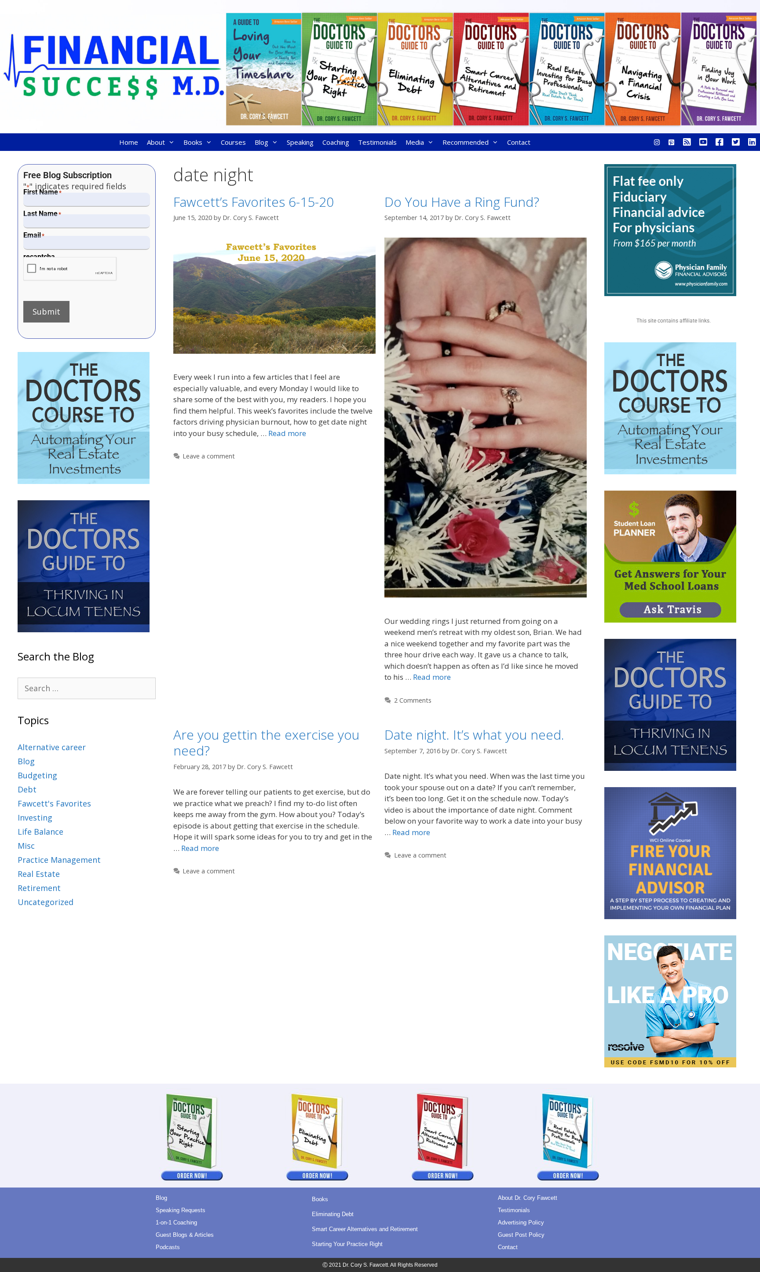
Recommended (465, 142)
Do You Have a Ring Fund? (461, 202)
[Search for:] (87, 688)
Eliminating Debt (333, 1214)
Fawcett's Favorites (54, 803)
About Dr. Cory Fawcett (527, 1198)
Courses (233, 142)
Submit (46, 311)
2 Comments (412, 700)
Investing (35, 817)
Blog (261, 142)
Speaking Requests (180, 1210)
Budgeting (37, 775)
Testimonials (377, 142)
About (156, 142)
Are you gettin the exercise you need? (266, 742)
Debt (27, 789)
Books (192, 142)
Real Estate (39, 874)
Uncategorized (45, 902)
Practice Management (59, 859)
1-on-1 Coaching (176, 1222)
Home (128, 142)
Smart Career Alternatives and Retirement (365, 1229)
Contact (518, 142)
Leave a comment (209, 456)
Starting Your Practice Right (347, 1244)
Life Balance (40, 831)
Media (415, 142)
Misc (26, 845)
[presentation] (70, 269)
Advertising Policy (521, 1222)
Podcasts (168, 1247)
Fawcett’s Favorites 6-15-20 (253, 202)
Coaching (335, 142)
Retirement (39, 888)
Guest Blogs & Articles (185, 1235)
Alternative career (52, 747)
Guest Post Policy (521, 1235)
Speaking (300, 142)
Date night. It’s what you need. (474, 735)
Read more (287, 433)
